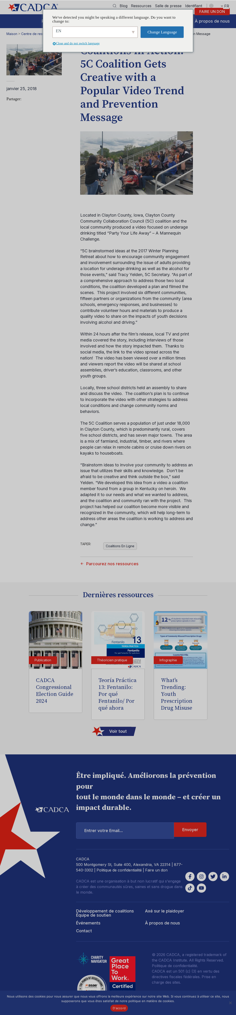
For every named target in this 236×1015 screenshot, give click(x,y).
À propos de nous (212, 21)
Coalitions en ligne (120, 546)
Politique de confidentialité (119, 870)
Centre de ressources (38, 34)
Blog (123, 5)
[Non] (230, 1002)
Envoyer (190, 829)
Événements (88, 923)
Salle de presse (168, 5)
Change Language (162, 32)
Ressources (141, 5)
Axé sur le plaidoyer (164, 911)
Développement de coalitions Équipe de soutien (105, 913)
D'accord (119, 1008)
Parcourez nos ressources (112, 563)
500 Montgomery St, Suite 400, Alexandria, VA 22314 (123, 864)
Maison (11, 34)
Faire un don (212, 11)
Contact (84, 930)
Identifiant (193, 5)
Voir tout (118, 731)
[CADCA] (32, 7)
